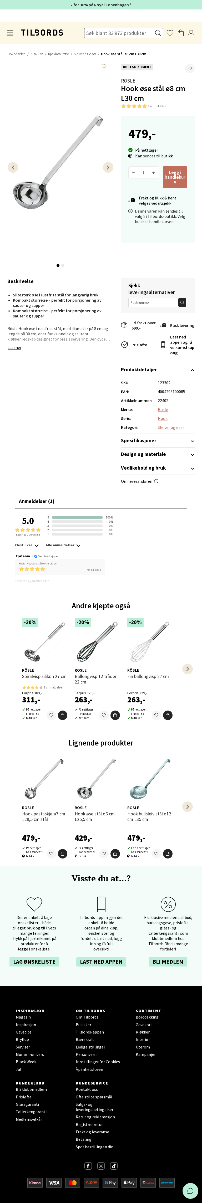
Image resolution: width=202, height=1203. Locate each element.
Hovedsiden (16, 54)
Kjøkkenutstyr (58, 54)
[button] (190, 68)
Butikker (83, 1024)
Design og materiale (143, 454)
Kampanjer (146, 1054)
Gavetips (24, 1032)
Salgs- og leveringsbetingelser (94, 1107)
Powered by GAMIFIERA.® (32, 581)
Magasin (23, 1017)
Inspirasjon (26, 1024)
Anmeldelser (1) (36, 501)
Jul (18, 1069)
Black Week (26, 1061)
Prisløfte (139, 344)
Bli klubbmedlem (31, 1089)
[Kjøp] (62, 715)
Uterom (143, 1047)
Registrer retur (89, 1124)
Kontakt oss (87, 1089)
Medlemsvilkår (29, 1119)
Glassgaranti (27, 1104)
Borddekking (147, 1017)
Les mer (14, 347)
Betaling (84, 1139)
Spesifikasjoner (138, 440)
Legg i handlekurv (175, 177)
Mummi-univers (30, 1054)
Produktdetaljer (139, 369)
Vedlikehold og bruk (143, 468)
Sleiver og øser (85, 54)
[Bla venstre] (13, 167)
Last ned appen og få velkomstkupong (182, 344)
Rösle (128, 81)
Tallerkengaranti (31, 1111)
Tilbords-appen (90, 1032)
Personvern (86, 1054)
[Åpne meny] (10, 33)
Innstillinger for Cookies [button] (98, 1061)
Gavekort (144, 1024)
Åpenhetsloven (89, 1069)
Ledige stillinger (90, 1047)
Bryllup (22, 1039)
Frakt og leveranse (92, 1131)
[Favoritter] (51, 715)
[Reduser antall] (134, 172)
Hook (163, 418)
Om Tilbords (87, 1017)
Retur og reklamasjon (95, 1116)
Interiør (143, 1039)
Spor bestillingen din (94, 1146)
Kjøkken (37, 54)
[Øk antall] (154, 172)
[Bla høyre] (108, 167)
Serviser (23, 1047)
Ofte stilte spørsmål (94, 1096)
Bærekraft (85, 1039)
